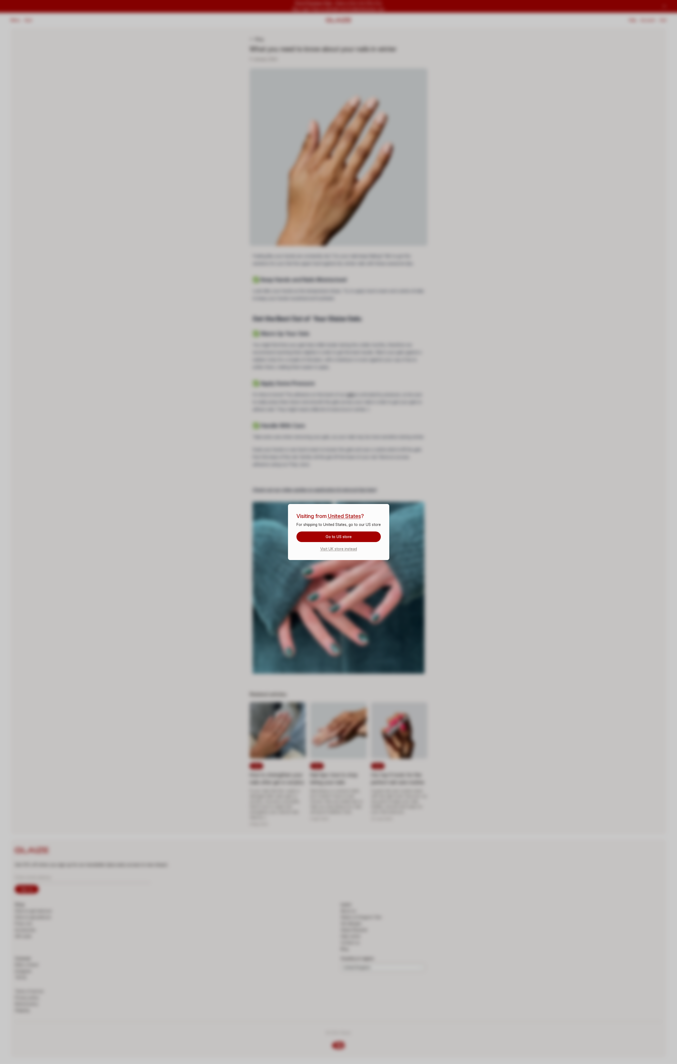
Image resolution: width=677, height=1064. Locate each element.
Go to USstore (339, 536)
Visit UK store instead (338, 549)
